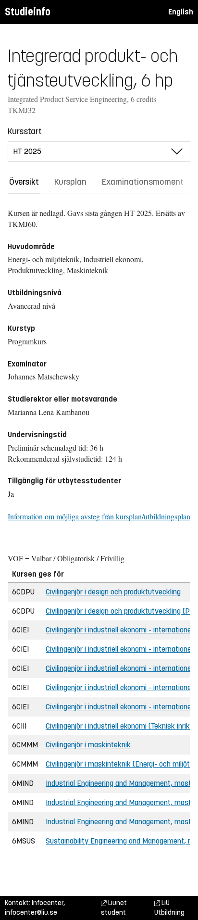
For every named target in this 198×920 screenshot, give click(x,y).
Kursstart (25, 131)
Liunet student (114, 908)
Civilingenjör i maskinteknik (88, 744)
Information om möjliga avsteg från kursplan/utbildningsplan (99, 516)
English (180, 11)
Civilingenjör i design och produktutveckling (113, 591)
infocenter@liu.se (31, 912)
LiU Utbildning (169, 908)
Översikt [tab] (24, 181)
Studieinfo (27, 11)
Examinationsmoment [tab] (143, 181)
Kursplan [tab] (70, 181)
